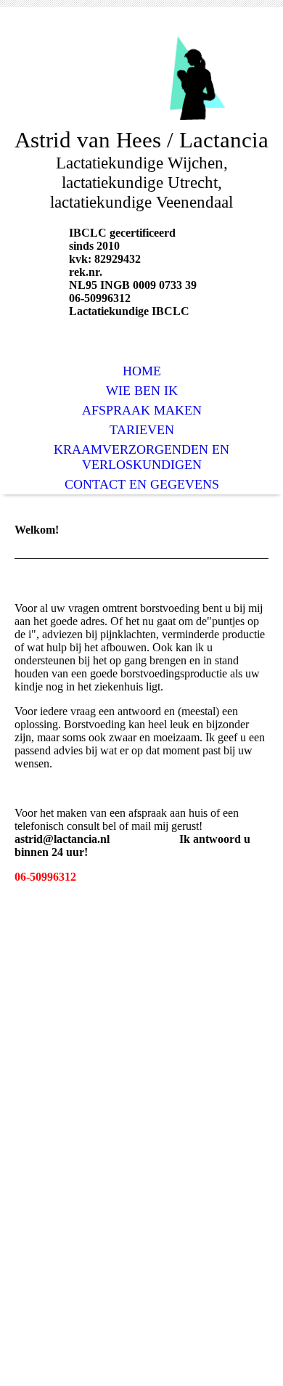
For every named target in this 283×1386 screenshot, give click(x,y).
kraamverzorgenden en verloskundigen (141, 457)
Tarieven (142, 430)
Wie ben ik (142, 390)
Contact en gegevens (142, 484)
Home (142, 371)
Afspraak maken (142, 410)
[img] (141, 78)
